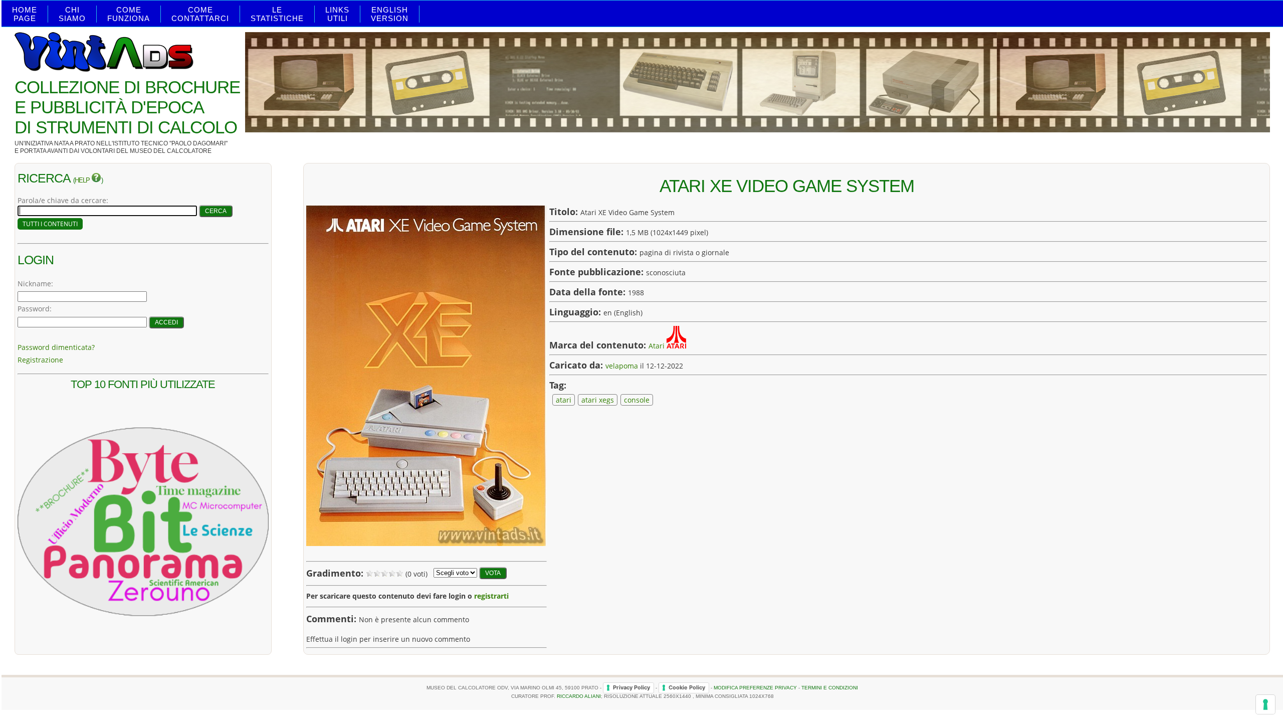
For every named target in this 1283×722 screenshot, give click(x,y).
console (637, 400)
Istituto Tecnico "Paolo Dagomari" (170, 143)
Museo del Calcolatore (170, 150)
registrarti (491, 596)
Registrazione (40, 360)
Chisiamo (72, 14)
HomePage (24, 14)
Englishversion (389, 14)
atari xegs (597, 400)
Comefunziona (128, 14)
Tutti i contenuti (50, 224)
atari (563, 400)
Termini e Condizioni (829, 687)
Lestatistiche (277, 14)
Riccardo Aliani (579, 696)
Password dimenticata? (56, 347)
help (83, 180)
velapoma (621, 366)
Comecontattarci (200, 14)
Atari (657, 345)
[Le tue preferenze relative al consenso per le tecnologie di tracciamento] (1265, 704)
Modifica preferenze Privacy (755, 687)
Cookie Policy (687, 687)
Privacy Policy (631, 687)
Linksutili (337, 14)
